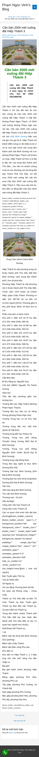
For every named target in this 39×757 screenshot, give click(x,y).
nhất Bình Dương (18, 136)
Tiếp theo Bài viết (19, 721)
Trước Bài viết (19, 715)
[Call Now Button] (5, 752)
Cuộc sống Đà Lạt (23, 35)
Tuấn (19, 752)
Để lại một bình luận (9, 35)
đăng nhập (12, 732)
